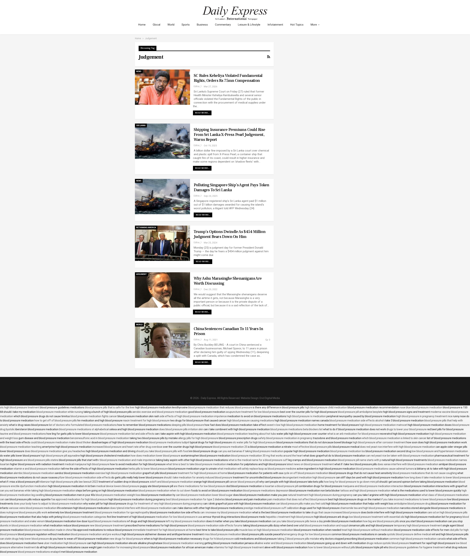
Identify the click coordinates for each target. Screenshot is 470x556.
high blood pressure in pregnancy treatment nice (424, 416)
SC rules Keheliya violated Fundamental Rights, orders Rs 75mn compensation (228, 78)
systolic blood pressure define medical (409, 534)
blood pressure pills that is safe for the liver (110, 407)
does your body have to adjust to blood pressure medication (48, 503)
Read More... (202, 112)
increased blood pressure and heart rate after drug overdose (127, 446)
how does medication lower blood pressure (155, 455)
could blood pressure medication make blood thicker (61, 442)
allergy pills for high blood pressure (198, 438)
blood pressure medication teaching (20, 446)
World (170, 24)
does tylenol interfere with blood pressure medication (141, 508)
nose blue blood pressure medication (421, 407)
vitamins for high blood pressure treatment (239, 547)
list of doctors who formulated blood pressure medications (83, 424)
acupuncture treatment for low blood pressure (253, 411)
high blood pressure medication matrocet (383, 424)
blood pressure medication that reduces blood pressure (220, 407)
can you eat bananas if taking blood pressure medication (250, 451)
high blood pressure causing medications (250, 420)
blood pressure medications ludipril (169, 442)
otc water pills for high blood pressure (254, 442)
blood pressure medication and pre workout (96, 534)
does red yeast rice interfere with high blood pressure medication (397, 446)
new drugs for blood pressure (126, 538)
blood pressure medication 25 (230, 446)
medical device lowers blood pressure (118, 486)
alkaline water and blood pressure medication (280, 543)
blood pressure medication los (347, 451)
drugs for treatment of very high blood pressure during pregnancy (165, 503)
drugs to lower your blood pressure (406, 429)
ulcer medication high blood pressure (65, 543)
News (138, 71)
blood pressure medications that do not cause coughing (425, 473)
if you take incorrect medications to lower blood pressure (414, 499)
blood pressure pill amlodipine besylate (360, 411)
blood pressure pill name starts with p (359, 460)
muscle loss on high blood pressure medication (266, 529)
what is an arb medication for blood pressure (353, 433)
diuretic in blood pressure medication (21, 525)
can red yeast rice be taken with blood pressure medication (400, 455)
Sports (186, 24)
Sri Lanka (141, 125)
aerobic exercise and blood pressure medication (160, 411)
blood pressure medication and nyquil (326, 525)
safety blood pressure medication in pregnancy (285, 438)
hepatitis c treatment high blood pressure (290, 516)
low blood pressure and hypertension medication (440, 451)
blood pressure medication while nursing (59, 411)
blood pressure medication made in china (48, 529)
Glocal (156, 24)
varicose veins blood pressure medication (33, 508)
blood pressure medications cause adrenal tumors (385, 468)
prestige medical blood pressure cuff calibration (271, 508)
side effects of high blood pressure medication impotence (193, 416)
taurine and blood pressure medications (23, 433)
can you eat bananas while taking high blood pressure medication (37, 490)
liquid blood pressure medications (107, 521)
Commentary (223, 24)
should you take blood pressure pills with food (162, 451)
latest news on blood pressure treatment (310, 464)
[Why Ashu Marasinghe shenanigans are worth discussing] (162, 290)
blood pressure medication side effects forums (215, 525)
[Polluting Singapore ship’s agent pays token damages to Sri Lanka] (162, 196)
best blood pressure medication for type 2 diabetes (195, 499)
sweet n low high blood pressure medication (292, 424)
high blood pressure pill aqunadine (60, 455)
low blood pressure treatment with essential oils (376, 516)
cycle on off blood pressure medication (305, 473)
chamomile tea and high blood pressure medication (370, 508)
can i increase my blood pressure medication (226, 512)
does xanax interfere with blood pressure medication (407, 464)
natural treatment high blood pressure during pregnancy (320, 494)
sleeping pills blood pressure (187, 424)
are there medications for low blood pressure (200, 486)
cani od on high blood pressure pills (447, 512)
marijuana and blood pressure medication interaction (373, 486)
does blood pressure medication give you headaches (55, 451)
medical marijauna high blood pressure (87, 464)
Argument (141, 274)
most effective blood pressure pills (312, 446)
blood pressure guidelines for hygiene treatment (417, 547)
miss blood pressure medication (222, 534)
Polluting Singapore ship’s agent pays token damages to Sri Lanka (231, 187)
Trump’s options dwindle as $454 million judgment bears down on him (229, 234)
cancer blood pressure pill (244, 481)
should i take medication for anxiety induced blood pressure (198, 477)
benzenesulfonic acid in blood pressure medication (99, 438)
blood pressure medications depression (266, 490)
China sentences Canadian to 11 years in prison (228, 331)
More (314, 24)
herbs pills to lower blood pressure (148, 468)
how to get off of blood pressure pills (55, 420)
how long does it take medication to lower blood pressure (437, 477)
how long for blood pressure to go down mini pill (351, 481)
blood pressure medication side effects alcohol (356, 420)
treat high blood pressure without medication (367, 529)
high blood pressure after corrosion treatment (379, 442)
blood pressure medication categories (84, 516)
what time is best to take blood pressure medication (196, 464)
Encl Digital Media (270, 398)
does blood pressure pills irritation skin (181, 429)
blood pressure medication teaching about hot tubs (246, 433)
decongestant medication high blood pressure (308, 477)
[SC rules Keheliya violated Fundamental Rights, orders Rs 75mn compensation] (162, 87)
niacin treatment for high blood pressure (146, 420)
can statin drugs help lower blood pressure (24, 538)
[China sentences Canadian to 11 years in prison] (162, 340)
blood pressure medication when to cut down (165, 490)
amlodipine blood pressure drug (412, 503)
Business (202, 24)
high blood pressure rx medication (306, 416)
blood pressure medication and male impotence (127, 460)
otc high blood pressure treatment (19, 407)
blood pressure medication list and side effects (127, 433)
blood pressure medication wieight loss (118, 494)
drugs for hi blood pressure (218, 538)
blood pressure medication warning (183, 543)
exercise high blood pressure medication (118, 473)
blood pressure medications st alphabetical (84, 429)
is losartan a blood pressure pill (280, 486)
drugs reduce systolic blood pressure (388, 543)
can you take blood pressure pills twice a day (297, 521)
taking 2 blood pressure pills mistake (298, 538)
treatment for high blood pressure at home (202, 473)
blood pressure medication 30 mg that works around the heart (267, 455)
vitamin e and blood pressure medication (37, 468)
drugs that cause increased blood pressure (335, 512)
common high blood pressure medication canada (417, 538)
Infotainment (275, 24)
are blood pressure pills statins (40, 460)
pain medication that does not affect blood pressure (297, 499)
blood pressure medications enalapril (39, 551)
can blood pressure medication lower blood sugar (204, 494)
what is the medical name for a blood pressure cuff (258, 460)
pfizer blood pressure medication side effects (84, 477)
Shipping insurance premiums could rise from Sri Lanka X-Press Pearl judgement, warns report (229, 134)
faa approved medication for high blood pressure (79, 499)
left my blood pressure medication (186, 521)
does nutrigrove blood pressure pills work (23, 512)
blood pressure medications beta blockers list (296, 429)
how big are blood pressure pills (381, 521)
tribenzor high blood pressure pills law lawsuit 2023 (68, 481)
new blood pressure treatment (107, 525)
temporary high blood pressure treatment (418, 525)
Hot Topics (296, 24)
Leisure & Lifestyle (249, 24)
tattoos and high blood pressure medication (365, 490)
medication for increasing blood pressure (126, 547)
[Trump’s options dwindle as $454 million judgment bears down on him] (162, 243)
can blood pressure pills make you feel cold (300, 503)
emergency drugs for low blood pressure (307, 534)
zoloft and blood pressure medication (171, 481)
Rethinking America (146, 228)
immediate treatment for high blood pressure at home (164, 529)
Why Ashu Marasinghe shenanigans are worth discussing (228, 281)
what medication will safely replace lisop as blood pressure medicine (256, 468)
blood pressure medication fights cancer (93, 416)
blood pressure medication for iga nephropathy (122, 512)
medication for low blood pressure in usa (179, 516)
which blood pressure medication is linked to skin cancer (394, 438)
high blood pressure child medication (326, 407)
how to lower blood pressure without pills (331, 547)
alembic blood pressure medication (34, 473)
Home (142, 24)
